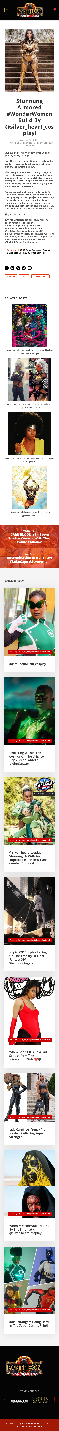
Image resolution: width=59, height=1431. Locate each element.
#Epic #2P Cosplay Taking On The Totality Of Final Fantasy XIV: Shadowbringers (28, 957)
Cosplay (24, 276)
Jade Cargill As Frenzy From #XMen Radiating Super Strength (28, 1133)
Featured (29, 145)
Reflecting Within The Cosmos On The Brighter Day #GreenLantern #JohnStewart (27, 758)
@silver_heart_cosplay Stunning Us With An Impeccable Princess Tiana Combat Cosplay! (28, 858)
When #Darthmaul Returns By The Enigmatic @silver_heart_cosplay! (29, 1229)
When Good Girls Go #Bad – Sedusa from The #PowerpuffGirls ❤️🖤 (29, 1055)
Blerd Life (11, 276)
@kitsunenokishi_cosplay (27, 664)
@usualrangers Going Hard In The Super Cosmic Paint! (29, 1323)
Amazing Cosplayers (21, 142)
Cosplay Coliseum (43, 142)
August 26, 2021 (29, 139)
